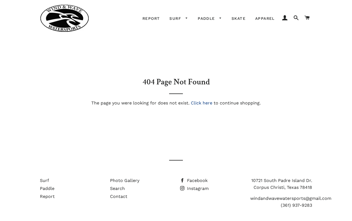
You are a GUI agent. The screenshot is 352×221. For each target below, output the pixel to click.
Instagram (197, 188)
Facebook (197, 180)
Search (117, 188)
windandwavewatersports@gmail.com (290, 198)
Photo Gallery (124, 180)
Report (151, 18)
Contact (118, 196)
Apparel (265, 18)
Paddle (207, 18)
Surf (176, 18)
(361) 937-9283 (296, 205)
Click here (201, 103)
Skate (239, 18)
